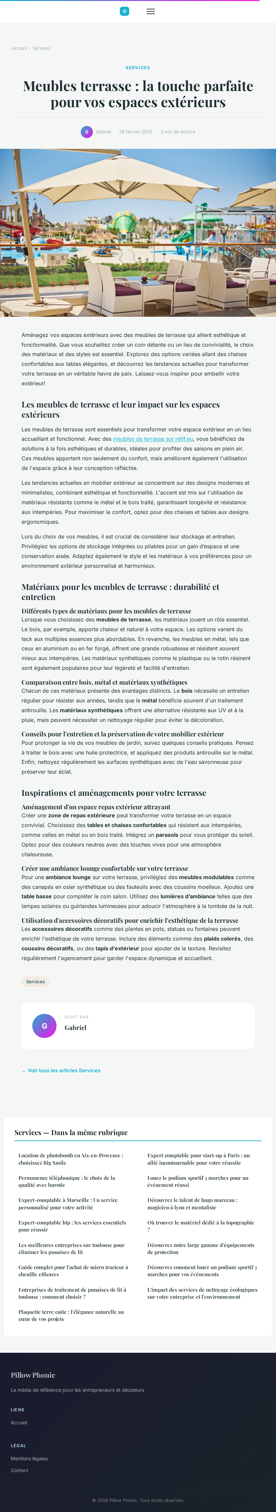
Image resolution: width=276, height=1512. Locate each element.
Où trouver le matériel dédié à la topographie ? (200, 1226)
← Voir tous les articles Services (61, 1070)
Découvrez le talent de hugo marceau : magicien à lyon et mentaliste (192, 1203)
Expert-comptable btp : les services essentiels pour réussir (72, 1226)
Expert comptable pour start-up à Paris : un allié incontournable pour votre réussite (198, 1159)
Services (41, 48)
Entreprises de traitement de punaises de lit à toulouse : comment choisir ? (72, 1293)
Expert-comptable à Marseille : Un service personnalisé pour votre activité (68, 1203)
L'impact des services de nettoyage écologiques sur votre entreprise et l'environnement (202, 1293)
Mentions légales (29, 1458)
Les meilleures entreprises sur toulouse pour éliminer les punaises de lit (72, 1248)
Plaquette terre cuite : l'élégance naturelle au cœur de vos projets (71, 1315)
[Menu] (151, 11)
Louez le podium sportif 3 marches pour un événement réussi (197, 1181)
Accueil (19, 48)
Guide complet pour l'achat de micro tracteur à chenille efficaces (73, 1271)
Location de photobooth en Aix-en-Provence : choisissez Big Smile (71, 1159)
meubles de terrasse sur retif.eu (153, 438)
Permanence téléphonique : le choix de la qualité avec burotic (67, 1181)
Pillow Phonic (33, 1374)
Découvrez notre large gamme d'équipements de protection (200, 1248)
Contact (19, 1470)
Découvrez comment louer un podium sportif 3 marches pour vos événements (202, 1271)
